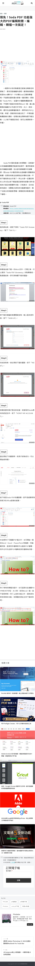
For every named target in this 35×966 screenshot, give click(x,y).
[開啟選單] (3, 3)
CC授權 (12, 862)
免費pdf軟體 (25, 906)
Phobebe (5, 906)
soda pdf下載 (15, 906)
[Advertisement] (17, 44)
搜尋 (32, 3)
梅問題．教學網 (17, 3)
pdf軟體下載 (23, 902)
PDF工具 (5, 902)
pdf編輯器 (14, 902)
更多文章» (30, 924)
